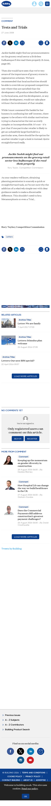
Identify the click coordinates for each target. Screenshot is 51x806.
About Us (28, 780)
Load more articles (25, 376)
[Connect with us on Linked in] (30, 751)
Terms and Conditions (33, 772)
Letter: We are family (29, 323)
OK (25, 796)
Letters (9, 236)
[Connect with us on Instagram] (20, 760)
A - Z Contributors (14, 724)
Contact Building (11, 780)
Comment (7, 21)
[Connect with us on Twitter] (20, 751)
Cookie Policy (14, 776)
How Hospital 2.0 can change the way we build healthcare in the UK (33, 488)
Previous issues (12, 715)
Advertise (41, 780)
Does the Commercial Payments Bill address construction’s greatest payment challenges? (30, 514)
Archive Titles (25, 320)
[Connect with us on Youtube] (30, 760)
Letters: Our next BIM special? (17, 360)
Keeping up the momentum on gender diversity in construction (32, 463)
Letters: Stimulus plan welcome (30, 342)
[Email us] (40, 751)
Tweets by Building (11, 548)
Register (32, 438)
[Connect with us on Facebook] (10, 751)
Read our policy (30, 788)
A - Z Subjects (12, 719)
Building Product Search (17, 729)
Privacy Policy (33, 776)
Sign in (14, 36)
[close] (27, 40)
